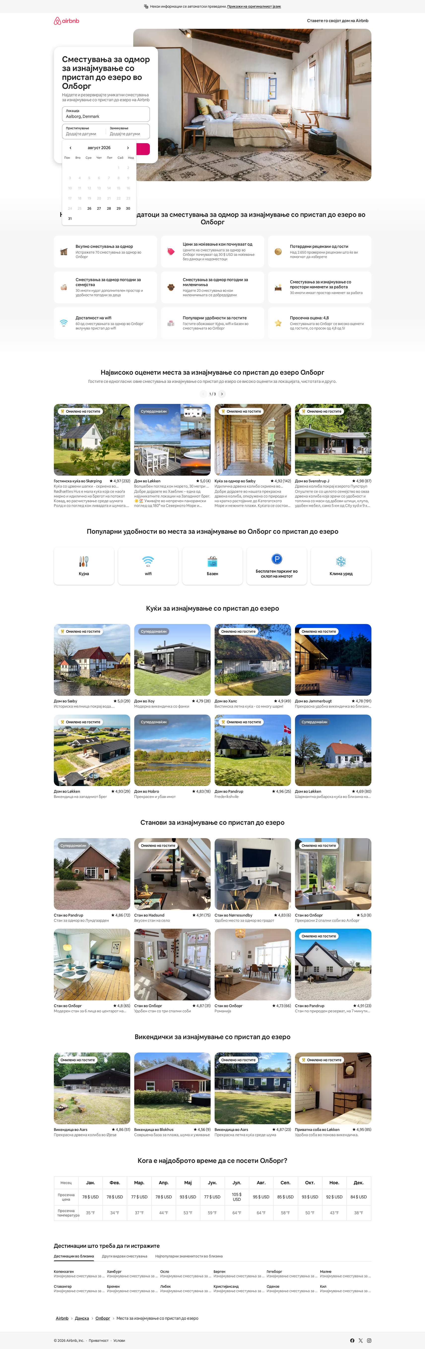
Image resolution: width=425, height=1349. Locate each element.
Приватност (99, 1340)
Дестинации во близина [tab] (74, 1256)
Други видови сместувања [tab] (124, 1256)
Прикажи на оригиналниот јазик (254, 6)
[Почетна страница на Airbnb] (66, 21)
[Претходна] (203, 394)
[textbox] (84, 134)
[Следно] (222, 394)
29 (119, 208)
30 (128, 208)
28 (109, 208)
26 (89, 208)
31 (70, 218)
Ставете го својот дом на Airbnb (337, 20)
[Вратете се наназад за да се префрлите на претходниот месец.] (70, 147)
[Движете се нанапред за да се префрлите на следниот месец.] (127, 147)
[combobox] (106, 116)
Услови (119, 1340)
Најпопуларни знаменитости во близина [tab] (189, 1256)
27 (99, 208)
